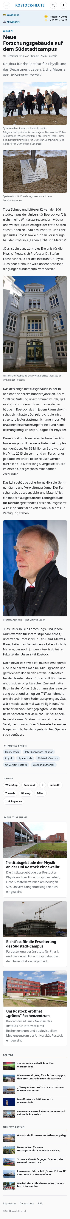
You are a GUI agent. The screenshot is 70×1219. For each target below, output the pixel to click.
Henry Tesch (12, 752)
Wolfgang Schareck (43, 764)
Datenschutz (27, 1203)
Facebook (29, 785)
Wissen (8, 31)
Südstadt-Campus (48, 758)
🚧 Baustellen (11, 14)
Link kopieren (13, 801)
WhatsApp (11, 785)
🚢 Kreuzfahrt (11, 21)
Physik (9, 758)
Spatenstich (25, 758)
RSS (40, 1203)
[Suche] (53, 5)
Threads (10, 793)
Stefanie (34, 56)
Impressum (9, 1203)
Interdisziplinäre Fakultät (39, 752)
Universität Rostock (16, 764)
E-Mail (40, 793)
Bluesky (26, 793)
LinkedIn (55, 785)
